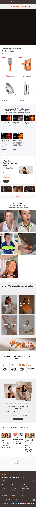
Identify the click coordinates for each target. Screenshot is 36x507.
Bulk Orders (14, 488)
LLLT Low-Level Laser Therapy (5, 141)
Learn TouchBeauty (18, 418)
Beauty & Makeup (5, 492)
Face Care (3, 488)
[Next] (28, 2)
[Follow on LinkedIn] (14, 500)
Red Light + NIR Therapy (6, 122)
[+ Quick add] (16, 71)
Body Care (3, 493)
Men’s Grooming (4, 495)
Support (13, 495)
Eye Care (3, 490)
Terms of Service (25, 493)
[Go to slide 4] (21, 43)
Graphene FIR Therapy (17, 140)
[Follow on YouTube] (11, 500)
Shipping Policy (25, 486)
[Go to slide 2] (17, 43)
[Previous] (7, 2)
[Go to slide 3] (19, 43)
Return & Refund (25, 490)
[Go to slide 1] (15, 43)
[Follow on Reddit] (16, 500)
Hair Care (3, 486)
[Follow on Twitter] (4, 500)
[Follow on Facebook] (2, 500)
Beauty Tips (14, 492)
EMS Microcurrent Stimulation (16, 123)
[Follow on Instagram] (7, 500)
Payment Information (26, 488)
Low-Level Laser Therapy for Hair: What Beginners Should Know (6, 444)
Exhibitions (14, 490)
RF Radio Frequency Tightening (28, 123)
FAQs (23, 495)
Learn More (6, 181)
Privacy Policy (24, 492)
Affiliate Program (15, 493)
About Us (13, 486)
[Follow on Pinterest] (9, 500)
